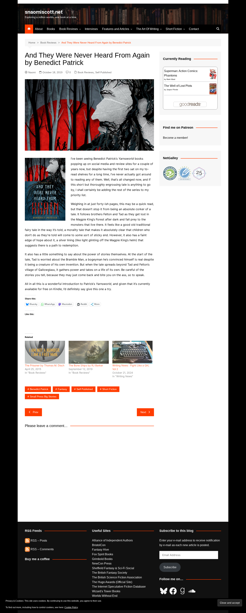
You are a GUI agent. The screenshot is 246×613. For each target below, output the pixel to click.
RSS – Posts (38, 540)
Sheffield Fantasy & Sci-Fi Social (113, 568)
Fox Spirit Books (102, 554)
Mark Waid (171, 79)
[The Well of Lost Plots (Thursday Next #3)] (212, 88)
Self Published (103, 72)
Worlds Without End (104, 595)
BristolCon (99, 545)
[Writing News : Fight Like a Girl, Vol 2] (132, 352)
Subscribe (170, 567)
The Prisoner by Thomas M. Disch (44, 365)
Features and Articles (115, 28)
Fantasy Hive (100, 549)
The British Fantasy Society (109, 572)
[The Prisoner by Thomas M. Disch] (45, 352)
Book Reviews (68, 28)
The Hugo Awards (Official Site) (112, 582)
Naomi (32, 72)
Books (51, 28)
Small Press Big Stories (43, 396)
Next (143, 412)
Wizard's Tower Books (106, 591)
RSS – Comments (42, 549)
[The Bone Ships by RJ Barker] (89, 352)
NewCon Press (101, 563)
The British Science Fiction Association (117, 577)
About (39, 28)
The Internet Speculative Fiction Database (119, 586)
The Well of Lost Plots (178, 85)
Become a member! (175, 137)
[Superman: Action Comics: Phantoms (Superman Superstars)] (212, 73)
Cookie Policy (71, 607)
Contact (194, 28)
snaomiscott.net (44, 12)
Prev (35, 412)
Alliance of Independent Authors (112, 540)
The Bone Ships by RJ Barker (86, 365)
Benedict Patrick (39, 389)
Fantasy (62, 389)
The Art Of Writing (147, 28)
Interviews (91, 28)
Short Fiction (174, 28)
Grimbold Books (102, 559)
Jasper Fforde (172, 90)
